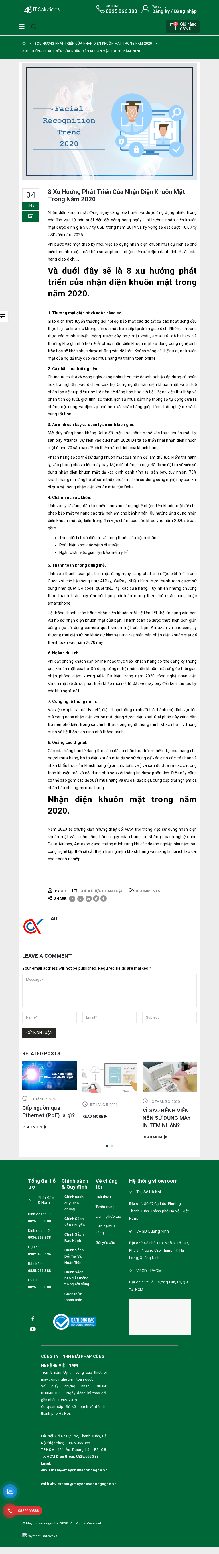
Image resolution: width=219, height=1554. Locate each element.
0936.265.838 (39, 1243)
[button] (107, 1151)
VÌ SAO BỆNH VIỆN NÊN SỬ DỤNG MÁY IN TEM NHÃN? (106, 1118)
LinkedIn (72, 899)
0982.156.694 (39, 1259)
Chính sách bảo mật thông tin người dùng (76, 1283)
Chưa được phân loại (101, 891)
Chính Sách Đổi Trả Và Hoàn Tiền (74, 1262)
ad (63, 891)
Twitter (96, 898)
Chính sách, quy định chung (74, 1208)
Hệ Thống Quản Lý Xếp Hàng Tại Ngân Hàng (166, 1123)
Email (89, 899)
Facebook (103, 898)
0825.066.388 (39, 1226)
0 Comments (148, 891)
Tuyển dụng (105, 1212)
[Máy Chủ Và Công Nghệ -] (42, 9)
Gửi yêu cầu (105, 1248)
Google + (80, 899)
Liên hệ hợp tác (108, 1222)
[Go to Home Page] (24, 43)
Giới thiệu (103, 1202)
